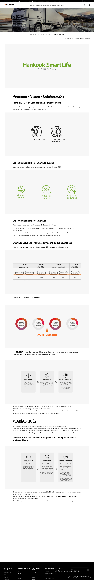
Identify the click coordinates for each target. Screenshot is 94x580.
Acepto (71, 576)
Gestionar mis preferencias (83, 576)
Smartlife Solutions (86, 38)
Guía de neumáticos (49, 578)
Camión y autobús (32, 1)
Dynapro (20, 576)
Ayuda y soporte (70, 38)
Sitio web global (87, 1)
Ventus (19, 573)
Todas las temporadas (36, 575)
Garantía (47, 571)
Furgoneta (25, 1)
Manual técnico (34, 34)
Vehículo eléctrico (7, 1)
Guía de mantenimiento (50, 576)
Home (65, 38)
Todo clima (34, 572)
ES (80, 1)
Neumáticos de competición (43, 1)
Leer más (56, 573)
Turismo (14, 1)
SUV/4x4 (19, 1)
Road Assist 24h (45, 34)
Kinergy (19, 578)
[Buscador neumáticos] (89, 5)
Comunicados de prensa (55, 1)
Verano (33, 577)
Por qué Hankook (60, 5)
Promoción (45, 5)
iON (18, 571)
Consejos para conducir (50, 573)
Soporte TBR (78, 38)
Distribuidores (39, 5)
